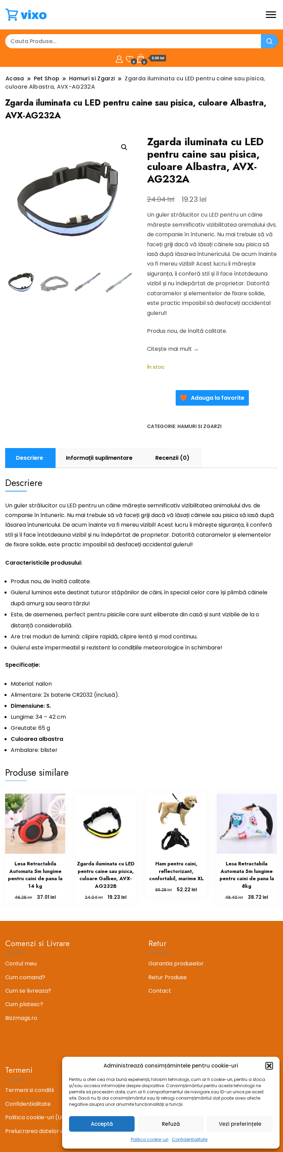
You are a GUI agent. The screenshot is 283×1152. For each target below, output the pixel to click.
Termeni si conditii (29, 1090)
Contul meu (21, 963)
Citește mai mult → (173, 349)
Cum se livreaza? (28, 991)
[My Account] (119, 58)
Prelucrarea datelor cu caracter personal (61, 1131)
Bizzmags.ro (21, 1018)
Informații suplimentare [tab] (99, 458)
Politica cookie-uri (149, 1139)
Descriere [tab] (29, 458)
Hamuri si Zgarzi (199, 426)
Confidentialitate (189, 1139)
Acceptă (102, 1124)
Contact (159, 991)
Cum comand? (25, 977)
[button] (269, 1065)
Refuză (171, 1124)
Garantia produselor (176, 963)
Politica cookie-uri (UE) (36, 1117)
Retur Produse (167, 977)
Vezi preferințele (240, 1124)
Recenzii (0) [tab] (172, 458)
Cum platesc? (24, 1004)
